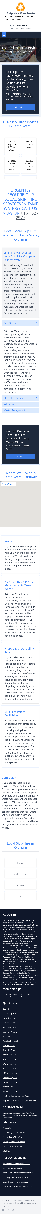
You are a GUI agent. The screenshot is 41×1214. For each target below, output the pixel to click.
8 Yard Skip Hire (9, 1068)
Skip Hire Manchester (21, 13)
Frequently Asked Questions (15, 1132)
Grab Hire (7, 1036)
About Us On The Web (12, 1137)
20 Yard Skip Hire (10, 1087)
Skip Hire (6, 1009)
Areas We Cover (9, 1128)
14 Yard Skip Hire (10, 1082)
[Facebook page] (3, 1210)
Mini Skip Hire (9, 1022)
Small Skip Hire (9, 1027)
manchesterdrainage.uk (13, 1168)
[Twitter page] (13, 1210)
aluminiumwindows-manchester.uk (18, 1173)
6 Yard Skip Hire (9, 1064)
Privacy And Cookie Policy (14, 1141)
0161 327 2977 (27, 215)
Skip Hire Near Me (10, 1032)
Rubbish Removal (10, 1041)
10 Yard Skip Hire (10, 1073)
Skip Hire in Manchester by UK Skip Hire (20, 1100)
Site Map (6, 1151)
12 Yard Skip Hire (10, 1077)
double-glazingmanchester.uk (15, 1177)
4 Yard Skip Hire (9, 1059)
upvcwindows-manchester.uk (15, 1182)
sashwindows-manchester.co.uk (16, 1163)
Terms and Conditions (12, 1146)
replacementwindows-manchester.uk (19, 1186)
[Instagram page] (8, 1210)
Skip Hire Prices (9, 1050)
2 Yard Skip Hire (9, 1054)
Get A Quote (20, 107)
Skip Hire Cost (9, 1045)
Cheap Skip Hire (9, 1013)
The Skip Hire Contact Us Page (16, 1096)
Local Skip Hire (9, 1018)
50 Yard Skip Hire (10, 1091)
